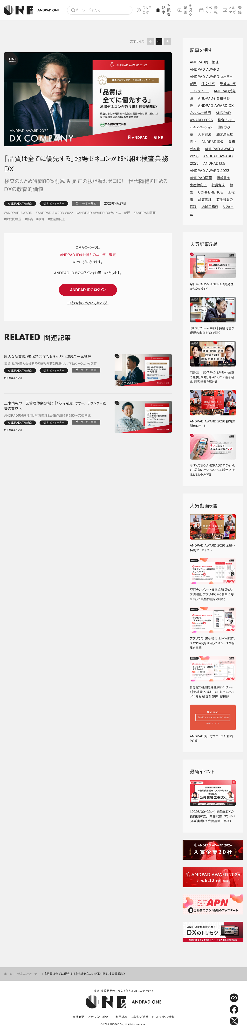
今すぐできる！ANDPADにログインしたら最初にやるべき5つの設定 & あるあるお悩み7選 (212, 470)
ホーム (8, 973)
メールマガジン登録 (163, 1016)
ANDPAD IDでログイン (88, 290)
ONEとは (147, 10)
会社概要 (78, 1016)
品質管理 (205, 199)
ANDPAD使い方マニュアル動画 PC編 (213, 739)
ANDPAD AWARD (19, 212)
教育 (41, 219)
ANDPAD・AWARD (20, 203)
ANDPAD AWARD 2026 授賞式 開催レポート (213, 424)
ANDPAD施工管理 (204, 62)
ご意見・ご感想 (139, 1016)
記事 (166, 10)
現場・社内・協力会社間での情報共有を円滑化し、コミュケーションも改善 (50, 363)
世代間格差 (13, 219)
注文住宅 (208, 84)
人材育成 (205, 134)
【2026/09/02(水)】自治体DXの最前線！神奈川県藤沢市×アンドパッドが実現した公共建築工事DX (212, 816)
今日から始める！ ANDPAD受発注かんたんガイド (211, 287)
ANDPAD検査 (214, 163)
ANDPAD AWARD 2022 (55, 212)
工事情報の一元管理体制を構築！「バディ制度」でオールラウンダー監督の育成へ (55, 406)
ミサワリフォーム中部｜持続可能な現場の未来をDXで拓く (212, 331)
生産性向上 (57, 219)
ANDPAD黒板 (212, 141)
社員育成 (218, 185)
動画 (188, 10)
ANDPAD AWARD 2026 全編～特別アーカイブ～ (212, 548)
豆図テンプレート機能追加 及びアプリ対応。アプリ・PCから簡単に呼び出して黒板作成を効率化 (212, 594)
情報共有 (223, 178)
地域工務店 (209, 206)
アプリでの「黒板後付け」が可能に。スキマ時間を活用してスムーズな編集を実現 (213, 643)
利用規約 (121, 1016)
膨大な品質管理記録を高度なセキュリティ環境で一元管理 (47, 356)
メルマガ (235, 10)
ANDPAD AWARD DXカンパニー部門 (104, 212)
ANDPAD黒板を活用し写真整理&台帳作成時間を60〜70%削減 (47, 415)
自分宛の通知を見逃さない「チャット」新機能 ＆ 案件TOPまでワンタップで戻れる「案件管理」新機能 (212, 692)
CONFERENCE (210, 192)
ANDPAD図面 (146, 212)
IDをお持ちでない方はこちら (88, 303)
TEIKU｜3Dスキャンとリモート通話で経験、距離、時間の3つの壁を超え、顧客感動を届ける (212, 377)
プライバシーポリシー (100, 1016)
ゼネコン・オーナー (53, 203)
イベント (212, 10)
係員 (30, 219)
